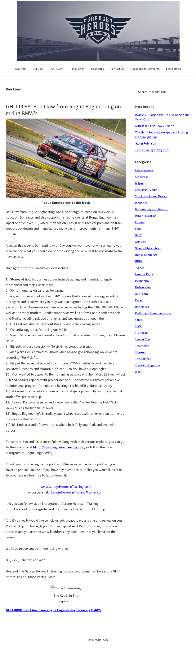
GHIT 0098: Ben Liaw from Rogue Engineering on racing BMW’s (63, 110)
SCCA (138, 326)
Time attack (143, 359)
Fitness (140, 222)
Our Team (141, 294)
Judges (139, 268)
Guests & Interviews (148, 248)
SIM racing (142, 333)
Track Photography (147, 365)
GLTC (138, 235)
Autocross (141, 177)
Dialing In (141, 203)
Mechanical (142, 281)
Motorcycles (143, 287)
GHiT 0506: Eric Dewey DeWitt (154, 126)
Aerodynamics (144, 170)
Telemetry (142, 346)
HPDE (139, 261)
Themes (140, 352)
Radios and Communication (153, 313)
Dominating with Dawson (151, 209)
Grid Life (140, 242)
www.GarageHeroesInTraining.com (66, 486)
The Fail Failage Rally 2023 (152, 150)
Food (138, 229)
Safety (139, 320)
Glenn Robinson (145, 143)
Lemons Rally (144, 274)
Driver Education (146, 216)
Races (139, 300)
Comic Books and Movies (151, 196)
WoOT (139, 372)
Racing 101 (142, 307)
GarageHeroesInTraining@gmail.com (77, 492)
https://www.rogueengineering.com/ (59, 447)
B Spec (139, 183)
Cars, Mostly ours (146, 190)
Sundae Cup (142, 339)
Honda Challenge (146, 255)
